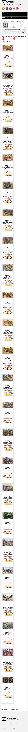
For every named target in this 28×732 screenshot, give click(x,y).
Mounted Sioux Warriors (7, 553)
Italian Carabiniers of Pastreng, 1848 (8, 141)
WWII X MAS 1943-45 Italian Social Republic (8, 251)
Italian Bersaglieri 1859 (8, 387)
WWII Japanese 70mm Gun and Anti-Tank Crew (8, 86)
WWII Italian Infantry (7, 415)
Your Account (13, 4)
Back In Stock (8, 39)
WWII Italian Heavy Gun (8, 579)
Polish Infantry (7, 195)
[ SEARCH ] (4, 12)
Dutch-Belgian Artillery (7, 222)
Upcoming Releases (20, 36)
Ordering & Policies (12, 728)
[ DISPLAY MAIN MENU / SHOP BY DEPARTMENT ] (14, 15)
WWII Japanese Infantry (7, 525)
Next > (14, 709)
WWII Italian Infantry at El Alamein (7, 168)
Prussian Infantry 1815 (8, 469)
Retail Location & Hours (13, 724)
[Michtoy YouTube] (10, 8)
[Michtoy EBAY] (14, 8)
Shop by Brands (19, 21)
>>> (23, 31)
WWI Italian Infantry (7, 442)
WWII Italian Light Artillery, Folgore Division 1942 (8, 361)
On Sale (17, 39)
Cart (21, 4)
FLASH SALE (7, 41)
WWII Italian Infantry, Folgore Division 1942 (8, 58)
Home (4, 21)
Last (23, 32)
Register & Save (5, 4)
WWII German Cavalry (8, 607)
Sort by (3, 30)
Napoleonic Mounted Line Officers (8, 663)
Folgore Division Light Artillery (8, 113)
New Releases (8, 36)
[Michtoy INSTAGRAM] (17, 8)
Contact (24, 724)
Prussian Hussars (8, 497)
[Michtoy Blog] (3, 8)
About (4, 724)
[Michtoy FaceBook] (7, 8)
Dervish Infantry (7, 277)
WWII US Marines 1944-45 (8, 635)
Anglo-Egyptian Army (8, 332)
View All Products (10, 21)
